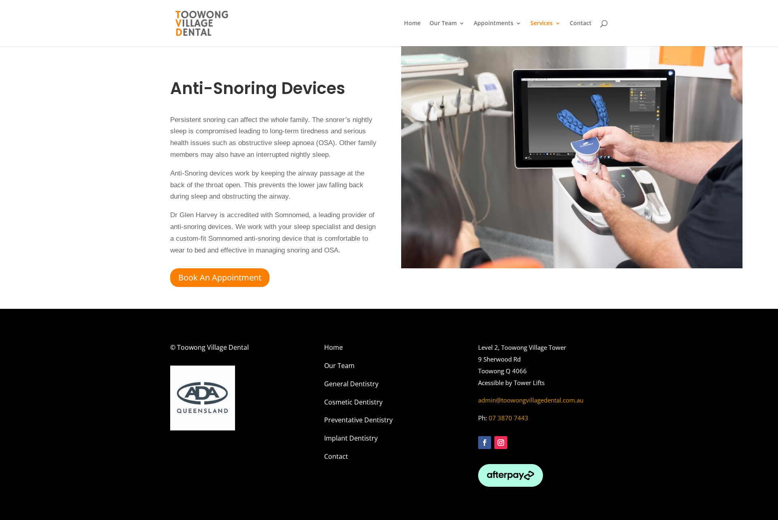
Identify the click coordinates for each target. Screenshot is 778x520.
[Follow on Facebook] (484, 442)
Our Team (443, 23)
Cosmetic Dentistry (353, 402)
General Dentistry (351, 383)
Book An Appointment (219, 277)
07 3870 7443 (508, 418)
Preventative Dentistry (358, 419)
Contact (581, 23)
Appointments (493, 23)
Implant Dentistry (351, 438)
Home (412, 23)
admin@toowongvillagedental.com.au (531, 400)
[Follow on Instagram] (500, 442)
